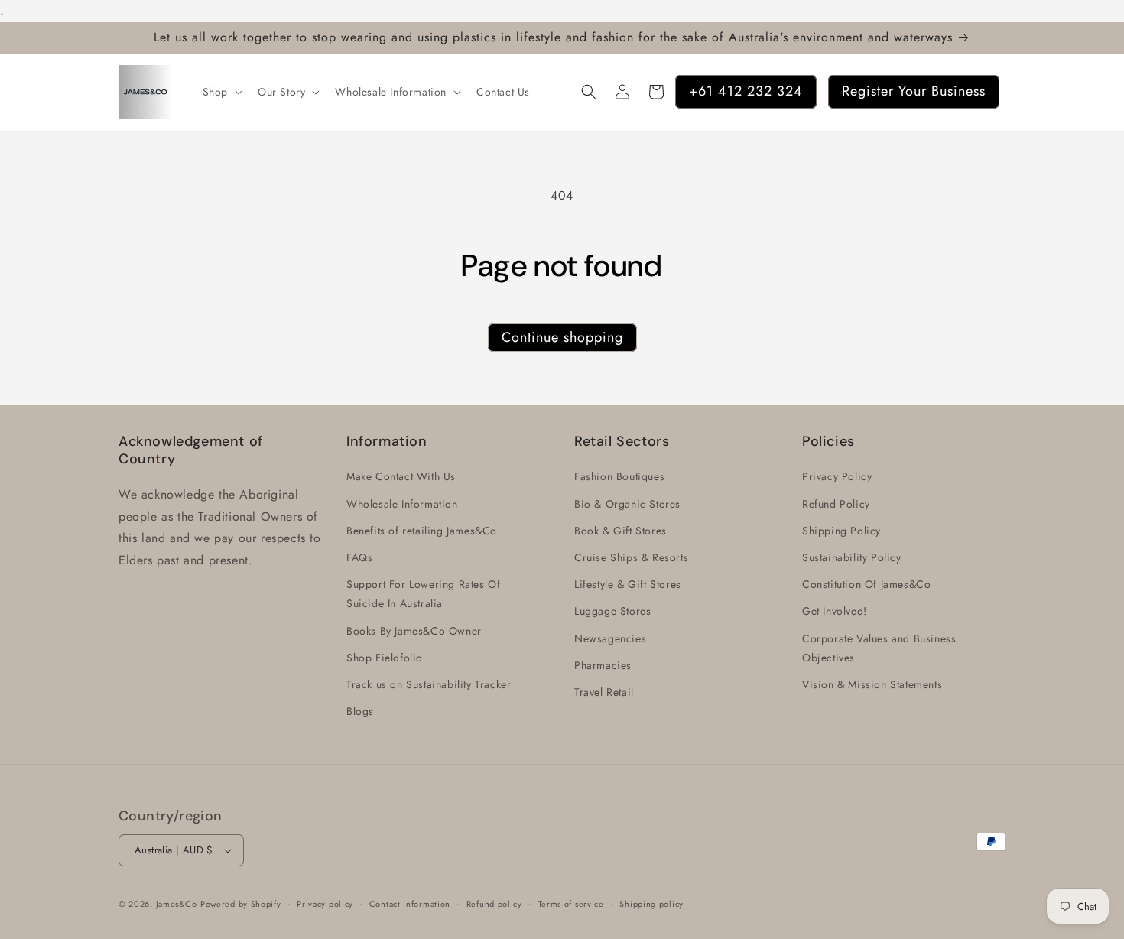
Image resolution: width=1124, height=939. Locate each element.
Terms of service (571, 903)
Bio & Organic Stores (627, 504)
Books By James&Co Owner (414, 630)
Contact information (409, 903)
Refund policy (494, 903)
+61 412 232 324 (746, 91)
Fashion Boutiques (619, 477)
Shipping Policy (841, 530)
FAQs (359, 557)
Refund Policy (836, 504)
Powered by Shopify (240, 904)
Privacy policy (325, 903)
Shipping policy (651, 903)
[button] (221, 92)
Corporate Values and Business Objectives (879, 648)
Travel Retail (604, 692)
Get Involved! (834, 611)
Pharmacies (603, 665)
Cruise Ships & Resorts (631, 557)
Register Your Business (914, 91)
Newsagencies (610, 638)
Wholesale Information (402, 504)
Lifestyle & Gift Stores (627, 584)
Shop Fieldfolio (384, 657)
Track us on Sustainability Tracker (428, 684)
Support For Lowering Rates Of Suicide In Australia (423, 594)
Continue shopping (562, 337)
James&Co (176, 904)
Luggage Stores (612, 611)
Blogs (360, 711)
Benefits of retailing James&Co (421, 530)
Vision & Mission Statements (872, 684)
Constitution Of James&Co (866, 584)
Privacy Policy (837, 477)
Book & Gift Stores (620, 530)
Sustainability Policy (851, 557)
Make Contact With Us (401, 477)
